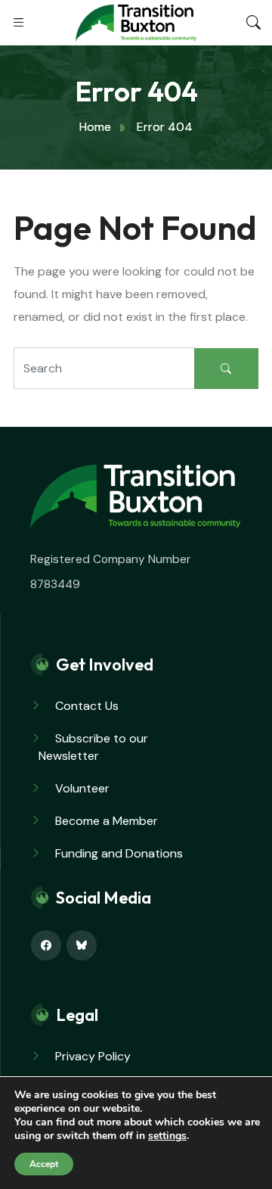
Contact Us (87, 706)
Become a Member (106, 821)
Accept (43, 1164)
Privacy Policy (93, 1056)
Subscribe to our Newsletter (93, 747)
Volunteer (82, 788)
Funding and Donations (119, 853)
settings (167, 1136)
